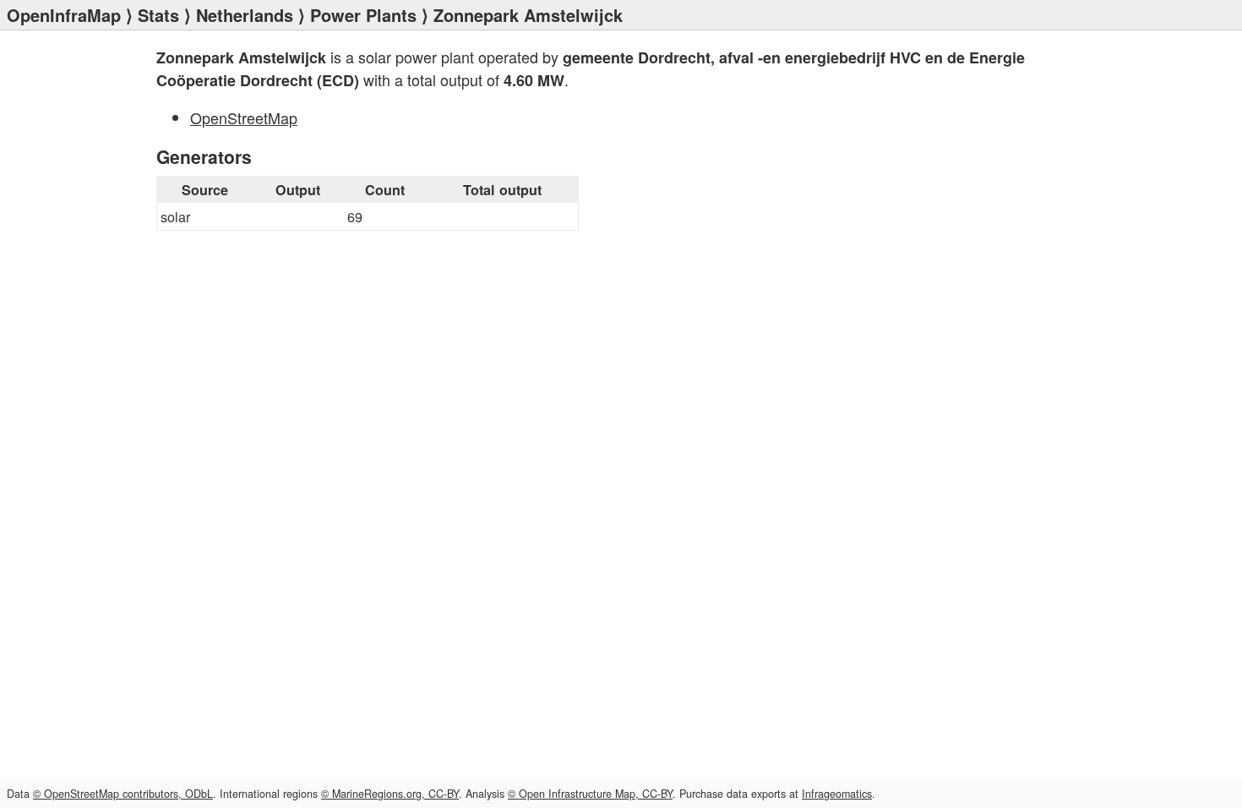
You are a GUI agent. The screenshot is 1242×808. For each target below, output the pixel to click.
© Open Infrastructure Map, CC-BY (590, 793)
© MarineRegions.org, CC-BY (390, 793)
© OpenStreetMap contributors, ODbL (123, 793)
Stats (158, 15)
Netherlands (244, 15)
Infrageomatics (837, 793)
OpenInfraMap (64, 15)
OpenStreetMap (243, 117)
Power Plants (363, 15)
